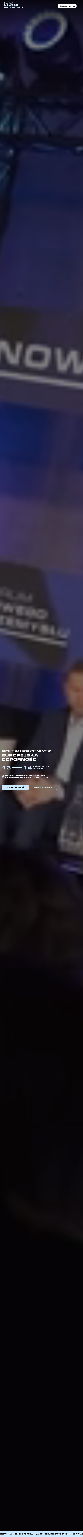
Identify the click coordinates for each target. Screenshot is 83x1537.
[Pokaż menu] (79, 6)
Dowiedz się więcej (15, 787)
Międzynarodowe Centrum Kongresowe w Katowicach (26, 776)
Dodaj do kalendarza (43, 787)
